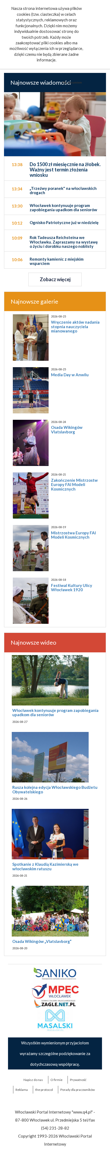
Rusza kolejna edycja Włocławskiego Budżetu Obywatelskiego (54, 789)
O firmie (56, 1080)
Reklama (21, 1090)
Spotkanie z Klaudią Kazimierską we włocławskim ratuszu (45, 866)
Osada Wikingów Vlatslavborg (66, 429)
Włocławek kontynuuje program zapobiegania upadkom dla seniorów (55, 712)
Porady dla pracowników (77, 1090)
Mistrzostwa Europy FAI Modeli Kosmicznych (73, 535)
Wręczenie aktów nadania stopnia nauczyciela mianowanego (75, 326)
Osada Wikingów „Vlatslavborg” (42, 941)
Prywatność (78, 1080)
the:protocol (44, 1090)
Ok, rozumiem (72, 82)
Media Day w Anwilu (70, 374)
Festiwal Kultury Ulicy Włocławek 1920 (71, 587)
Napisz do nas (33, 1080)
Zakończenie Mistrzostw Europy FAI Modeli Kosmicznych (74, 484)
